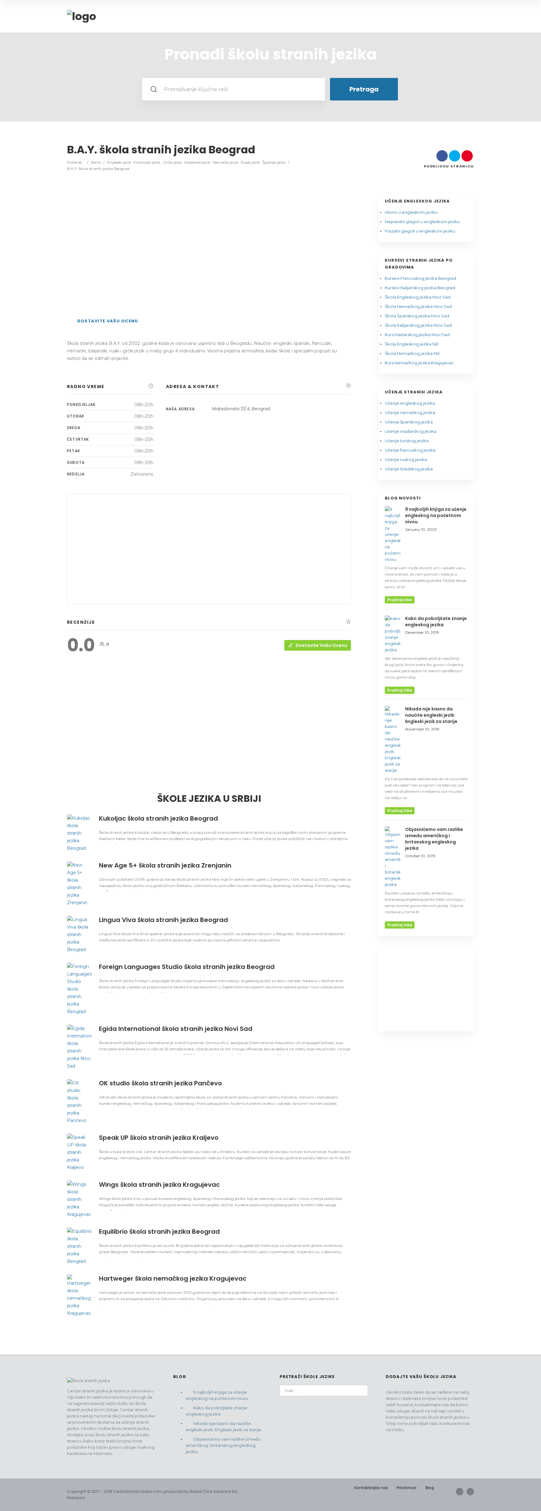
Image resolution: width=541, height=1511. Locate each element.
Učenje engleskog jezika (410, 403)
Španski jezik (274, 162)
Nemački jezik (225, 162)
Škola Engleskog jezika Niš (411, 343)
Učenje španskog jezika (409, 421)
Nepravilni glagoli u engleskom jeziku (422, 221)
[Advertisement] (209, 249)
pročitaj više (399, 599)
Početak (74, 162)
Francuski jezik (147, 162)
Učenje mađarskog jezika (410, 431)
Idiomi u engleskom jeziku (411, 212)
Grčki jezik (172, 162)
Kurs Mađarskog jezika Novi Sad (417, 334)
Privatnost (407, 1487)
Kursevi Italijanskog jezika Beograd (420, 287)
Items (96, 162)
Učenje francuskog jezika (410, 450)
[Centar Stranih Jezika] (81, 16)
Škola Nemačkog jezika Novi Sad (418, 306)
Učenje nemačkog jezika (410, 412)
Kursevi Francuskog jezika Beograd (420, 278)
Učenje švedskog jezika (409, 468)
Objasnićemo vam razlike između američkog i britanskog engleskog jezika (223, 1445)
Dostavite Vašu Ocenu (107, 321)
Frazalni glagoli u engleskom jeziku (420, 230)
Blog (429, 1487)
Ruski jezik (250, 162)
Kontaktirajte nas (371, 1487)
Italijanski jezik (197, 162)
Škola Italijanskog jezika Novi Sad (418, 325)
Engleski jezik (119, 162)
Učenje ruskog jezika (406, 459)
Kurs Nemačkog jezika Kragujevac (419, 362)
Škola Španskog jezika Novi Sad (417, 315)
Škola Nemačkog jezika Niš (412, 353)
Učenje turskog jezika (407, 440)
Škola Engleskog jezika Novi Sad (418, 297)
